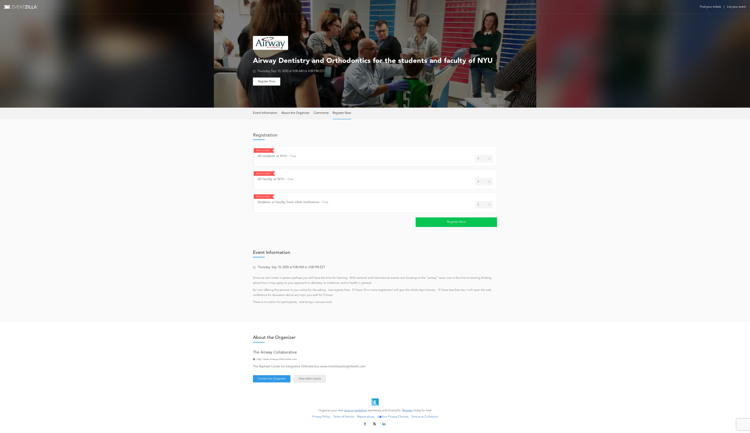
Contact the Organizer (272, 378)
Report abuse (365, 416)
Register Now (266, 81)
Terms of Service (343, 416)
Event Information (265, 113)
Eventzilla (20, 7)
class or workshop (355, 410)
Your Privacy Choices (394, 416)
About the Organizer (295, 113)
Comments (321, 113)
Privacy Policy (321, 416)
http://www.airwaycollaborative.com (277, 359)
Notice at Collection (425, 416)
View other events (310, 378)
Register (407, 410)
